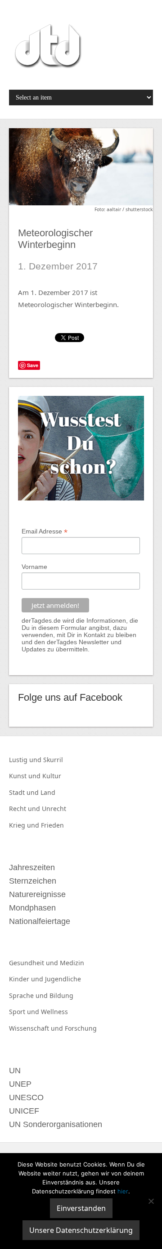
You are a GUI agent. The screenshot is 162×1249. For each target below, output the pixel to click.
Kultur (51, 776)
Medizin (72, 962)
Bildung (61, 995)
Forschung (81, 1028)
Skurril (53, 759)
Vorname (34, 566)
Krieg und (25, 825)
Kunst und (25, 776)
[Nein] (150, 1201)
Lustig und (26, 759)
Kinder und (27, 979)
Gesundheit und (34, 962)
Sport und (25, 1011)
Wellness (54, 1011)
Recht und (25, 808)
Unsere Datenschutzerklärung (81, 1230)
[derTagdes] (47, 48)
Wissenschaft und (37, 1028)
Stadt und (24, 792)
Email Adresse (45, 531)
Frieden (52, 825)
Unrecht (54, 808)
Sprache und (29, 995)
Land (47, 792)
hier (122, 1191)
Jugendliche (63, 979)
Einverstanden (81, 1208)
